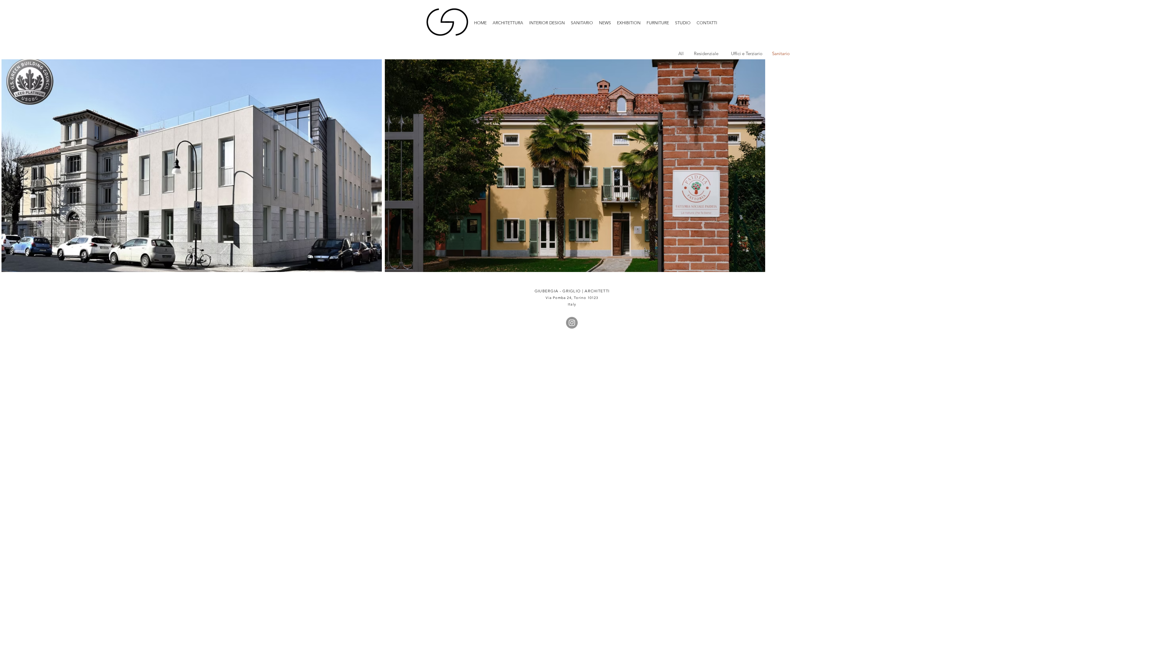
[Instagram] (572, 323)
